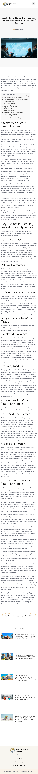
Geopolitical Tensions (11, 116)
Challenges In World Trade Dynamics (13, 112)
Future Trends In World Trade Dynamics (14, 118)
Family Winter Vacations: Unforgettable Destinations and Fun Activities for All (25, 697)
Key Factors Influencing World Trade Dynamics (16, 99)
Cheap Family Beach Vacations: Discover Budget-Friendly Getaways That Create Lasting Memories (25, 718)
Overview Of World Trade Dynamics (13, 97)
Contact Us (19, 758)
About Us (19, 755)
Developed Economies (11, 108)
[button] (33, 3)
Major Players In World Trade (11, 107)
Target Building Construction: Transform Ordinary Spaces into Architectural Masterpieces (25, 656)
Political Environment (11, 103)
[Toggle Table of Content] (26, 95)
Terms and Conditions (19, 765)
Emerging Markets (10, 110)
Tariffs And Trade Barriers (12, 114)
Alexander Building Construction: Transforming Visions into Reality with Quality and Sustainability (25, 678)
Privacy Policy (19, 762)
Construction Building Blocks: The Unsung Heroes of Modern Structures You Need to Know (25, 636)
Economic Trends (10, 101)
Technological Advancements (13, 105)
